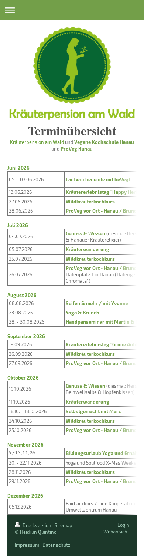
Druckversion (36, 525)
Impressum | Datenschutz (43, 545)
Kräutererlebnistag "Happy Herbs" (104, 192)
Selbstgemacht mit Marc (93, 411)
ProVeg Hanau (77, 148)
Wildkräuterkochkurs (90, 201)
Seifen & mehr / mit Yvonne (97, 303)
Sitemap (63, 525)
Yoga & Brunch (82, 312)
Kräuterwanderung (88, 249)
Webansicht (116, 532)
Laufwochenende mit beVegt (98, 179)
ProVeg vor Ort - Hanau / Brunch (103, 210)
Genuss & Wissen (86, 233)
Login (123, 525)
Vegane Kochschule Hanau (104, 142)
